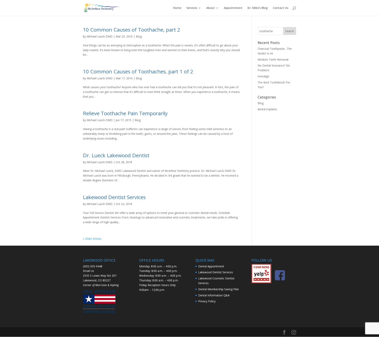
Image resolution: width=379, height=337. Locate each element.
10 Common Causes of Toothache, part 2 (131, 29)
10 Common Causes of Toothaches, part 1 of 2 (138, 71)
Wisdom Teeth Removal (273, 59)
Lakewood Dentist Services (114, 197)
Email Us (88, 271)
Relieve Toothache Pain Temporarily (125, 113)
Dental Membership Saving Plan (218, 289)
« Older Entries (92, 239)
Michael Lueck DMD (100, 36)
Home (177, 8)
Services (191, 8)
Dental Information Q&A (214, 295)
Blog (139, 36)
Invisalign (263, 76)
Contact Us (280, 8)
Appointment (233, 8)
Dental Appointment (211, 266)
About (210, 8)
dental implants (267, 109)
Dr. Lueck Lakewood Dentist (116, 155)
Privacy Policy (207, 301)
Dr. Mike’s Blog (258, 8)
